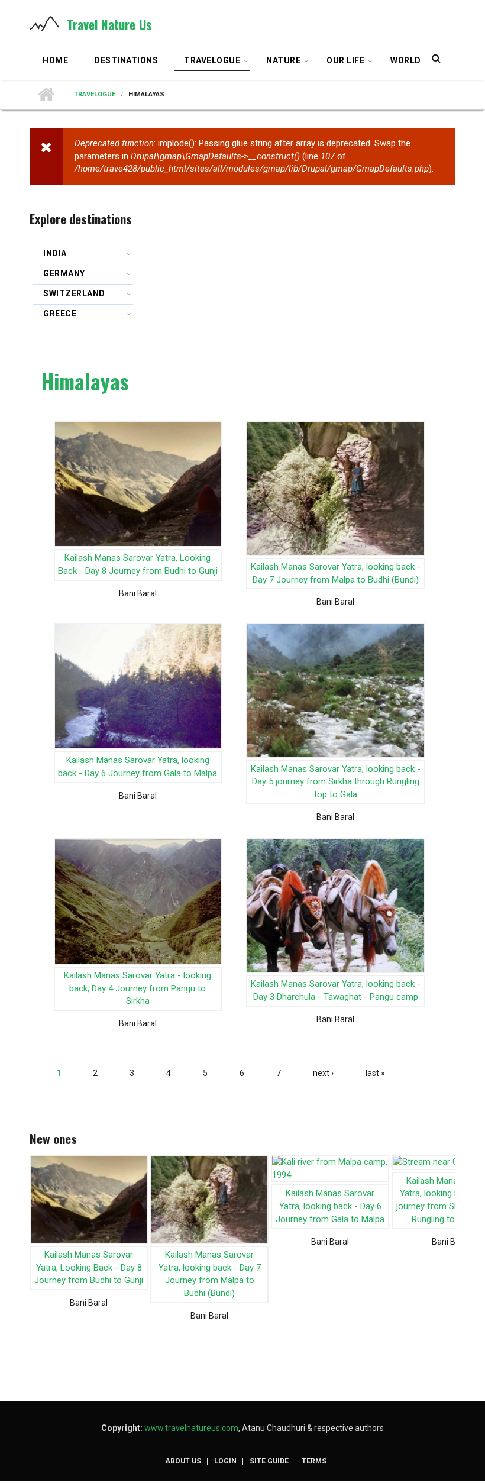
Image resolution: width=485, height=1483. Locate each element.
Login (225, 1461)
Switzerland (74, 293)
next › (323, 1073)
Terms (314, 1461)
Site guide (269, 1461)
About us (183, 1461)
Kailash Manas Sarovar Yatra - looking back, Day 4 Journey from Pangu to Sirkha (137, 988)
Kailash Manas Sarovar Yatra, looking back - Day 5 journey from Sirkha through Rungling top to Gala (336, 782)
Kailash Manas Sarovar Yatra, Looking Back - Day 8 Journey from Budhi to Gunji (138, 564)
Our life (340, 62)
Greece (59, 313)
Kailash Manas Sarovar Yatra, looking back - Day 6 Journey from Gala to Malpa (137, 766)
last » (375, 1073)
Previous (37, 1212)
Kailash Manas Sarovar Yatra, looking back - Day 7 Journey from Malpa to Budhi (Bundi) (336, 573)
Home (55, 60)
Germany (64, 273)
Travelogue (207, 62)
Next (448, 1212)
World (405, 60)
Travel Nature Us (109, 24)
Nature (278, 62)
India (55, 253)
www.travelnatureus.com (191, 1428)
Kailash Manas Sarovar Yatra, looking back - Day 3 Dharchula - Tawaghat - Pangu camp (336, 990)
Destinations (126, 60)
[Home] (44, 23)
